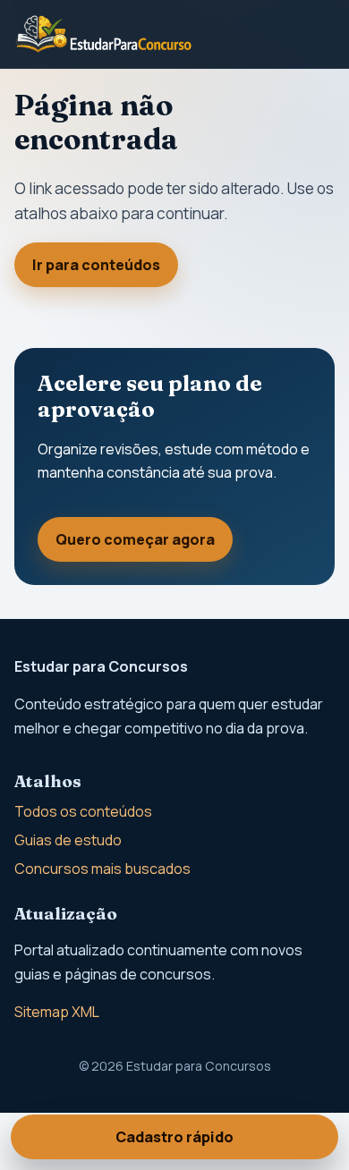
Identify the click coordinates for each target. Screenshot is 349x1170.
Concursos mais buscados (102, 868)
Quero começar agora (135, 539)
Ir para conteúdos (96, 265)
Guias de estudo (68, 840)
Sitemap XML (56, 1012)
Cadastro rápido (174, 1137)
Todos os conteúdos (83, 811)
